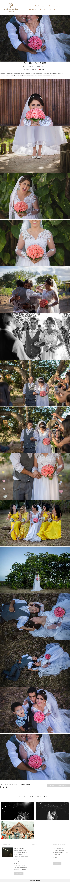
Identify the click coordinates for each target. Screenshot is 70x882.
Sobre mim (55, 6)
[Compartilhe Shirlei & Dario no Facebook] (0, 787)
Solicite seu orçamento (58, 785)
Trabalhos (40, 6)
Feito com (35, 880)
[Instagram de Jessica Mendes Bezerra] (56, 857)
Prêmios (32, 9)
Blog (42, 9)
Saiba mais (19, 873)
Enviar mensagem (59, 850)
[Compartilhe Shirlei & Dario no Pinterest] (7, 787)
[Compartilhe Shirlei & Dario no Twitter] (3, 787)
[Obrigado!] (29, 123)
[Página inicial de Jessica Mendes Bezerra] (10, 7)
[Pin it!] (40, 123)
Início (28, 6)
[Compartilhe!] (35, 123)
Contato (53, 9)
